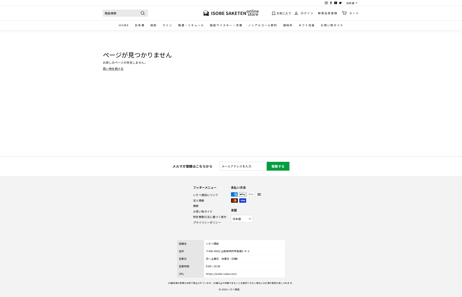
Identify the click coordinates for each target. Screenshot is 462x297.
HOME (124, 25)
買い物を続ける (113, 68)
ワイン (167, 25)
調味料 (288, 25)
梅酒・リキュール (191, 25)
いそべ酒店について (205, 195)
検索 (196, 206)
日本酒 (140, 25)
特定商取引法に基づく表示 (209, 217)
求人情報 (198, 200)
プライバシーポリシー (207, 222)
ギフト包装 (307, 25)
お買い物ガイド (332, 25)
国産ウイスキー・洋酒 (226, 25)
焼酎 (153, 25)
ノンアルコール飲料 (262, 25)
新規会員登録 (327, 13)
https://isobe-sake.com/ (221, 274)
